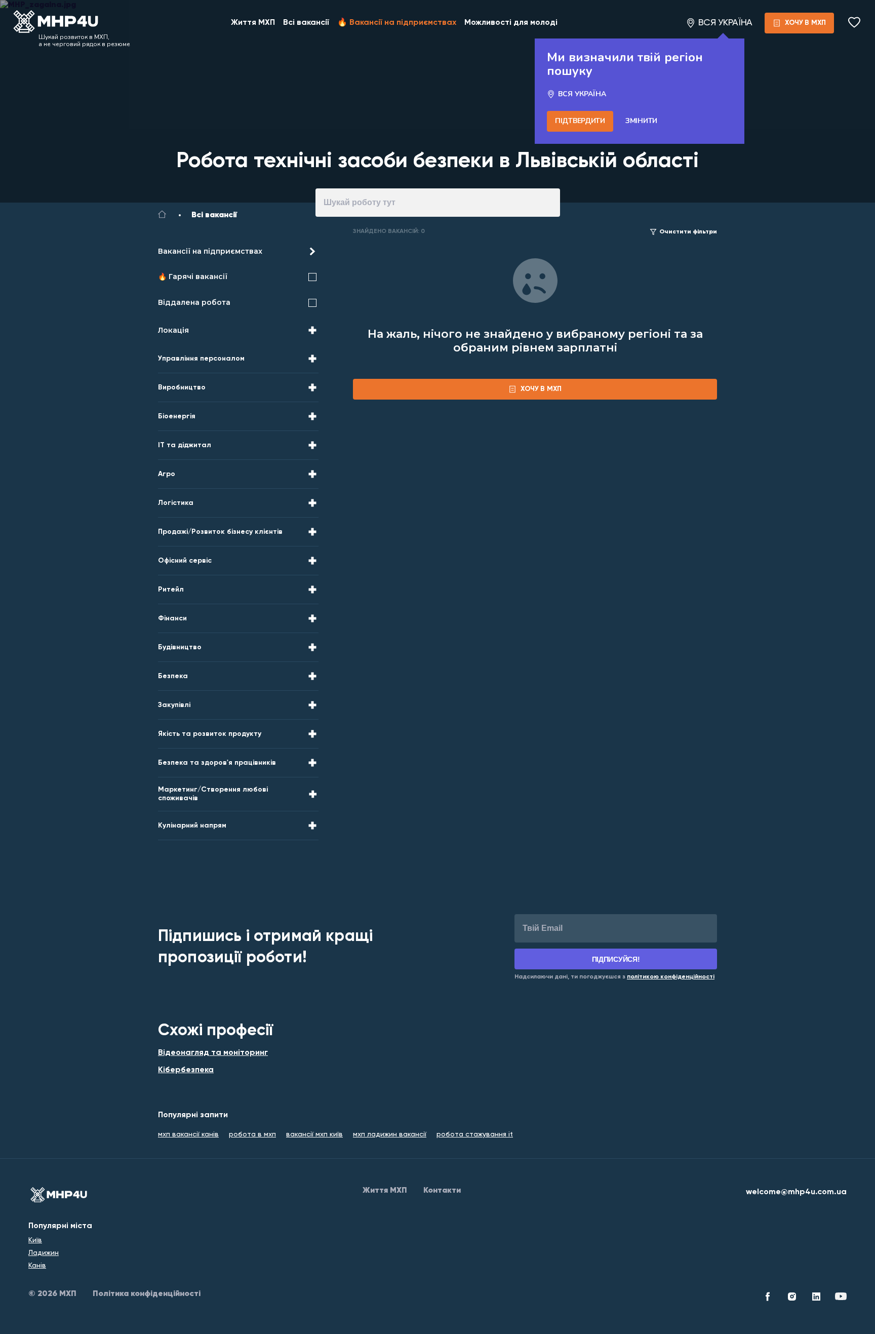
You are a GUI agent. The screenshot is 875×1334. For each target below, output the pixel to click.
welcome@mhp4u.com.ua (796, 1192)
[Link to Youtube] (840, 1298)
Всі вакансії (306, 23)
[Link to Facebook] (768, 1298)
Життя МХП (253, 23)
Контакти (442, 1191)
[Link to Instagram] (792, 1298)
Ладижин (43, 1253)
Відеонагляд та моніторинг (213, 1053)
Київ (35, 1240)
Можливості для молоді (511, 23)
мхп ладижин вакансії (389, 1134)
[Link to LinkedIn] (816, 1298)
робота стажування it (474, 1134)
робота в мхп (252, 1134)
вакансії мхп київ (314, 1134)
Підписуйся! (616, 959)
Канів (37, 1265)
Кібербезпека (186, 1070)
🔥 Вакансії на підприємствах (396, 23)
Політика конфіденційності (147, 1294)
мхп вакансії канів (188, 1134)
